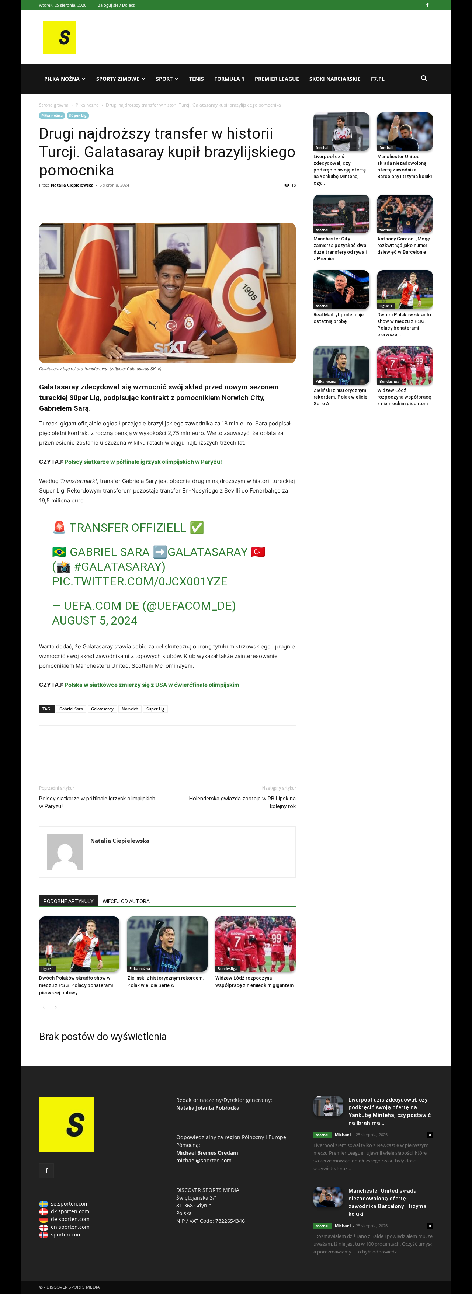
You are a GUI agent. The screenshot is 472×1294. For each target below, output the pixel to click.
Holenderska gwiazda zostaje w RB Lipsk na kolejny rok (242, 802)
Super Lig (155, 709)
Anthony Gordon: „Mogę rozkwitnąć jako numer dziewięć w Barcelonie (403, 245)
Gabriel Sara (71, 709)
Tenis (196, 78)
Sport (164, 78)
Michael (343, 1134)
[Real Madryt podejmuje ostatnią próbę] (341, 289)
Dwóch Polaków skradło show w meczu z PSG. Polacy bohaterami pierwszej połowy (76, 985)
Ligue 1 (47, 968)
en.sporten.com (70, 1226)
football (323, 147)
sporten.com (66, 1234)
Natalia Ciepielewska (72, 185)
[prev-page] (43, 1007)
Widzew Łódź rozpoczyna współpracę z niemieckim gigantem (404, 396)
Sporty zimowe (117, 78)
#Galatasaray (118, 567)
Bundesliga (227, 968)
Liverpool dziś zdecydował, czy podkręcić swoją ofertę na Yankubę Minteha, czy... (339, 170)
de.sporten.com (70, 1218)
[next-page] (55, 1007)
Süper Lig (78, 115)
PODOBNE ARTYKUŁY (69, 901)
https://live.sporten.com (80, 201)
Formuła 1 (229, 78)
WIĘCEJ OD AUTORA (126, 901)
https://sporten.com (63, 201)
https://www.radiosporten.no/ (97, 201)
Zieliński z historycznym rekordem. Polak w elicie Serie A (340, 396)
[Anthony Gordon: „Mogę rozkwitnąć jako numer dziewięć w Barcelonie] (405, 214)
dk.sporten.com (70, 1211)
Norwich (130, 709)
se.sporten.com (70, 1203)
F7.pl (378, 78)
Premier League (277, 78)
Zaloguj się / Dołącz (116, 5)
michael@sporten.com (204, 1160)
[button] (424, 79)
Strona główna (54, 105)
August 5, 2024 (95, 620)
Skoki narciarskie (335, 78)
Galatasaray (102, 709)
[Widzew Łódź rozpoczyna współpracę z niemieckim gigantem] (255, 944)
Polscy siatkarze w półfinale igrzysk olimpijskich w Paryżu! (142, 461)
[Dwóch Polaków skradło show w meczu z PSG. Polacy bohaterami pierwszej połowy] (79, 944)
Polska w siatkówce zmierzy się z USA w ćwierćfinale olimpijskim (152, 684)
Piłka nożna (62, 78)
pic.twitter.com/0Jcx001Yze (140, 581)
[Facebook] (427, 5)
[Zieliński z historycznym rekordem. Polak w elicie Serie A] (167, 944)
